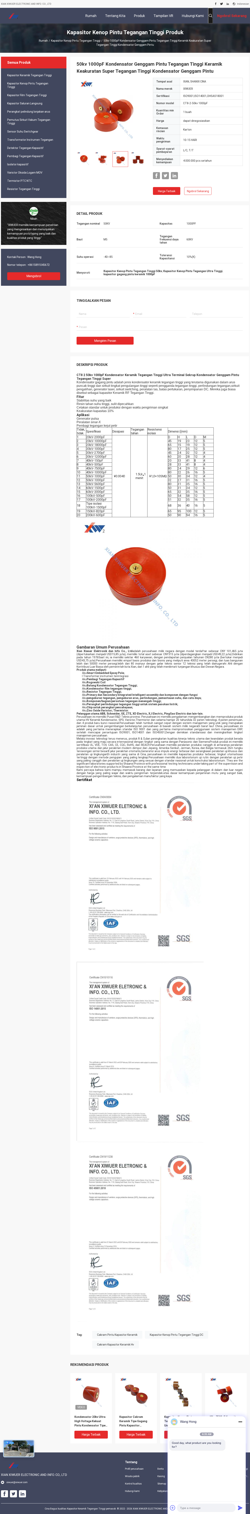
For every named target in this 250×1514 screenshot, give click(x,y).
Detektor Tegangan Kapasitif (25, 148)
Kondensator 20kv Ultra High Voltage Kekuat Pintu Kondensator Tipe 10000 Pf (89, 1421)
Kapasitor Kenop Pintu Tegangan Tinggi (75, 40)
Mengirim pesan (105, 341)
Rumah (43, 40)
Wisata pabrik (132, 1476)
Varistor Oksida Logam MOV (24, 172)
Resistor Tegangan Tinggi (23, 189)
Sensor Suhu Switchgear (22, 131)
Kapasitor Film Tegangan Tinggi (27, 95)
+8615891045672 (39, 264)
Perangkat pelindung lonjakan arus (28, 111)
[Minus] (240, 1421)
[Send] (240, 1507)
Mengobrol (33, 276)
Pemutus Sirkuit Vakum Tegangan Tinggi (28, 121)
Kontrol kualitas (133, 1483)
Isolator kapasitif (18, 164)
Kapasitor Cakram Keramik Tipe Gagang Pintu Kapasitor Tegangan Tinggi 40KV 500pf (134, 1421)
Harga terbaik (166, 191)
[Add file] (172, 1507)
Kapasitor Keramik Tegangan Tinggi (29, 75)
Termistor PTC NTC (19, 180)
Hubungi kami (132, 1491)
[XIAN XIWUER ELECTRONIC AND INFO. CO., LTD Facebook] (215, 4)
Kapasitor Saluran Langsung (24, 103)
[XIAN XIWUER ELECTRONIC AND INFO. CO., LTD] (13, 15)
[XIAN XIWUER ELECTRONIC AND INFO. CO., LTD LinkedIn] (227, 4)
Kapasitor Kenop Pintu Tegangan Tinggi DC (176, 1334)
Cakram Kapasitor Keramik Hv (115, 1344)
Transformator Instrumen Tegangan (30, 139)
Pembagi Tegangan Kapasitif (25, 156)
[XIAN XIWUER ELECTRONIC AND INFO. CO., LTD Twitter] (221, 4)
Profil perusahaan (134, 1468)
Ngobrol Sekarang (198, 191)
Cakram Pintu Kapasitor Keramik (117, 1334)
